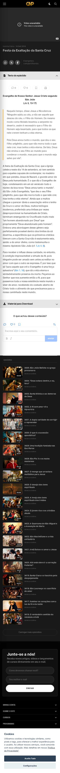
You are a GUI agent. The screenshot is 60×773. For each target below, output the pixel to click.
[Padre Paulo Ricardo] (30, 4)
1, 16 (19, 270)
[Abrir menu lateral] (4, 4)
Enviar (30, 688)
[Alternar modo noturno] (49, 4)
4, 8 (40, 246)
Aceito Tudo (30, 758)
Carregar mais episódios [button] (30, 632)
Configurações (30, 766)
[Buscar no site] (55, 4)
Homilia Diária (8, 46)
